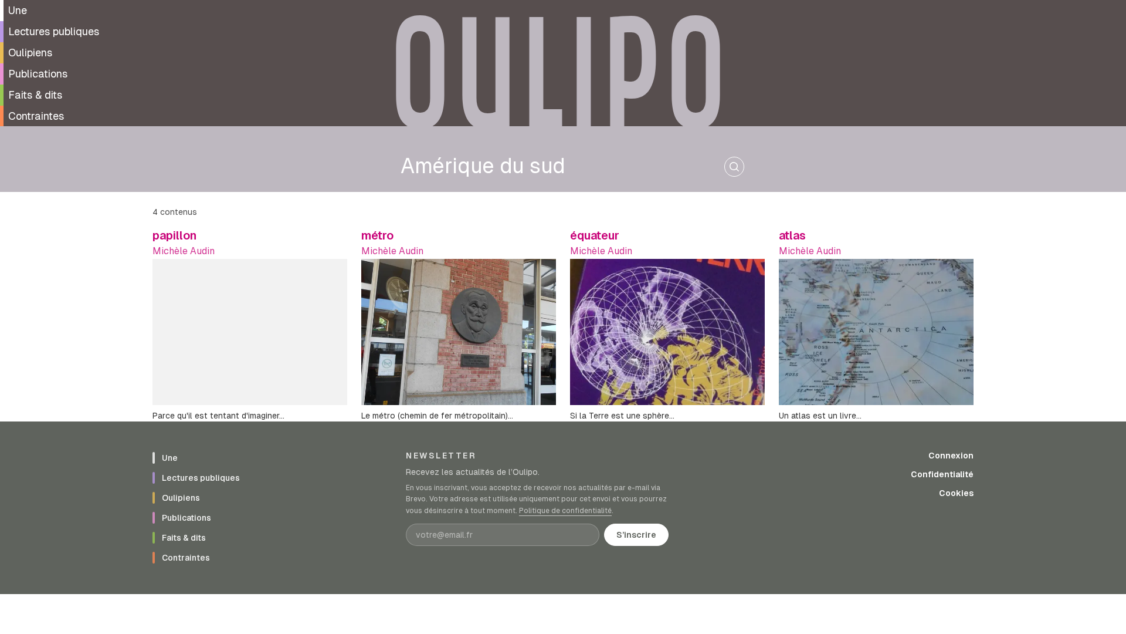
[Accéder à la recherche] (734, 167)
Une (17, 10)
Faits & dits (35, 95)
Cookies (956, 493)
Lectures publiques (53, 31)
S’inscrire (636, 534)
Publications (37, 74)
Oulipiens (30, 52)
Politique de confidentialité (565, 511)
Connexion (951, 455)
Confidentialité (942, 474)
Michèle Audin (183, 251)
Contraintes (36, 116)
